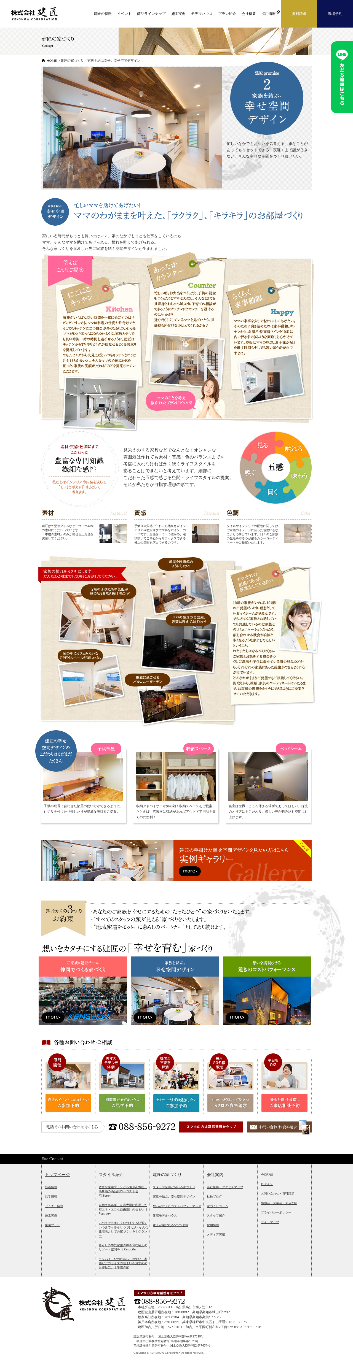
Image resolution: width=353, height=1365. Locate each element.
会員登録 (267, 1174)
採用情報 (213, 1225)
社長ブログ (214, 1196)
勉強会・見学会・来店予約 (279, 1203)
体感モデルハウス (165, 1215)
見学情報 (51, 1196)
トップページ (57, 1175)
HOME (52, 60)
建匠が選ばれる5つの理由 (170, 1225)
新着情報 (51, 1187)
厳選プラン (52, 1225)
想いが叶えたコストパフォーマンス (177, 1206)
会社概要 (249, 14)
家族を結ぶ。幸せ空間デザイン (174, 1196)
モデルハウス (202, 14)
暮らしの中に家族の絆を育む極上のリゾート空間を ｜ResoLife (123, 1247)
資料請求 (299, 14)
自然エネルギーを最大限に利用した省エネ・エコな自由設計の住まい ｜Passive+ (123, 1209)
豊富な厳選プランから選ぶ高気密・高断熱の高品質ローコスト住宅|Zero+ (123, 1191)
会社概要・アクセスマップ (225, 1187)
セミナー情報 (54, 1206)
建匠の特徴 (103, 14)
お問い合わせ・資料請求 (277, 1193)
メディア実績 (216, 1234)
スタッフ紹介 (216, 1215)
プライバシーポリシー (276, 1212)
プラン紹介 (227, 14)
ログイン (267, 1184)
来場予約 (335, 14)
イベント (124, 14)
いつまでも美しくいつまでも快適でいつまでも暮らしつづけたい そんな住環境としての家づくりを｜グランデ (123, 1229)
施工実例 (178, 14)
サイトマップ (270, 1222)
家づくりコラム (217, 1206)
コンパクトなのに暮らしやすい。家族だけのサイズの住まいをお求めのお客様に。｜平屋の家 (123, 1263)
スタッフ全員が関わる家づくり (174, 1187)
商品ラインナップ (151, 14)
